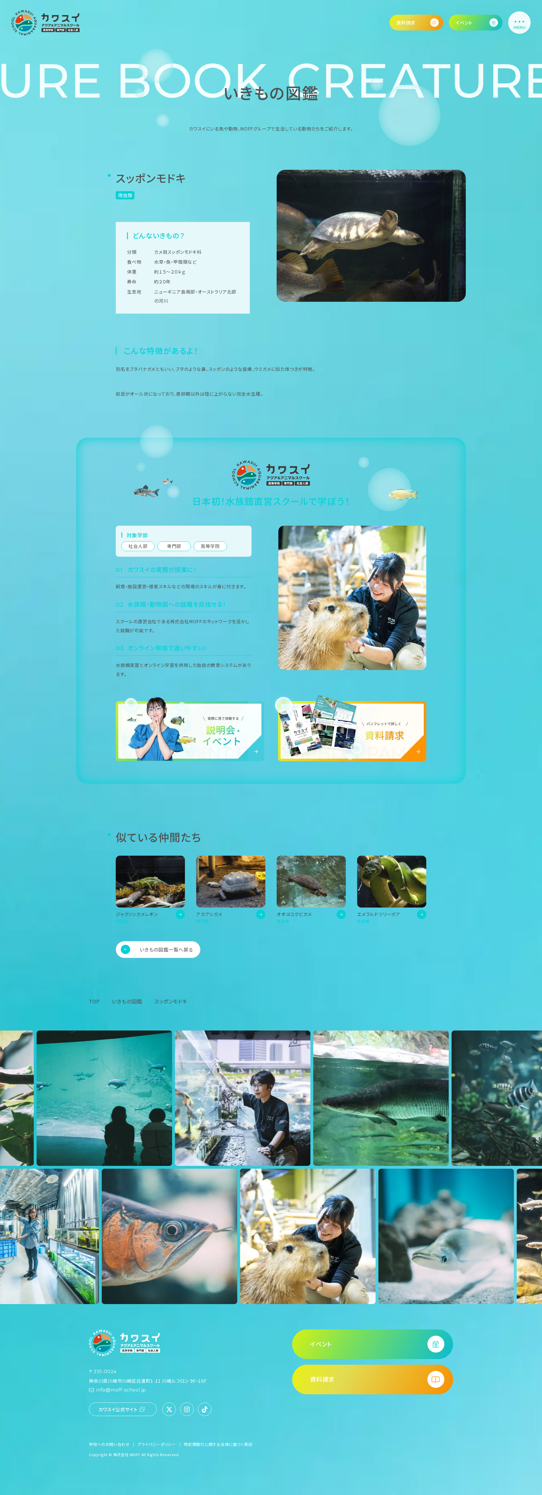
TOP (94, 1001)
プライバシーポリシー (156, 1444)
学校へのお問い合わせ (109, 1444)
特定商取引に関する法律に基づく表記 (218, 1444)
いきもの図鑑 (127, 1001)
